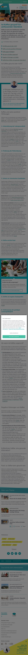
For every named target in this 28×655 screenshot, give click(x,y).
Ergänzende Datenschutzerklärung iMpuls (16, 329)
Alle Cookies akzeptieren (14, 336)
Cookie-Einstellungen (14, 333)
